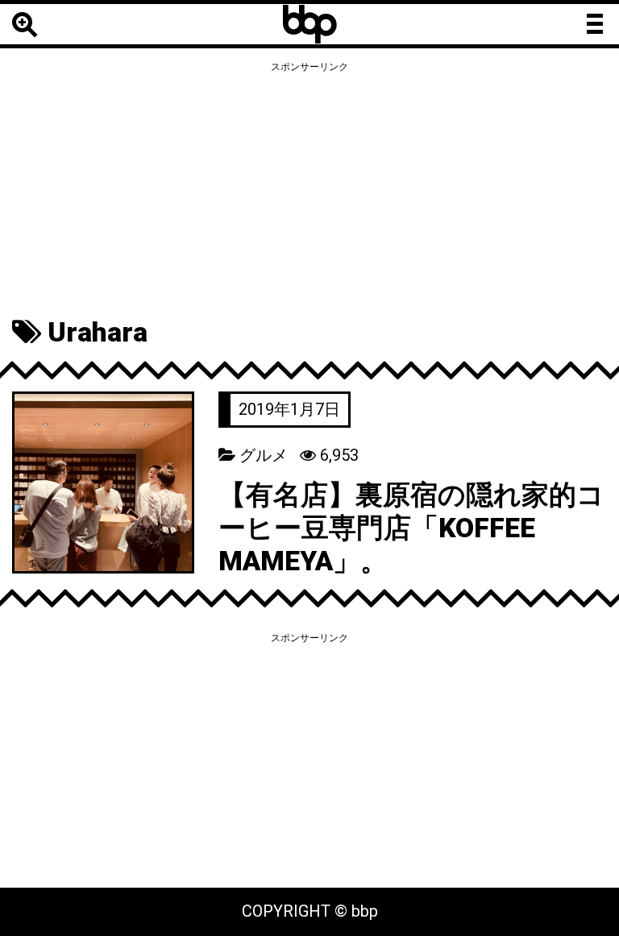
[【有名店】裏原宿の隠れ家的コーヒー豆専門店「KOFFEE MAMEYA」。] (103, 481)
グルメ (263, 455)
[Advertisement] (309, 191)
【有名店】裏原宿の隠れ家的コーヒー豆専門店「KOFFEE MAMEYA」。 (411, 527)
